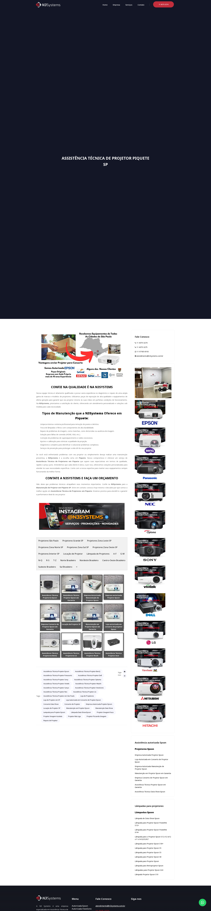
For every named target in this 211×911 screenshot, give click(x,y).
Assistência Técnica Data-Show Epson (150, 791)
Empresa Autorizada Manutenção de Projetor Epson (92, 598)
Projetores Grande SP (72, 540)
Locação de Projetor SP (71, 624)
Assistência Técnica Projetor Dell (90, 675)
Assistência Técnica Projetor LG (84, 692)
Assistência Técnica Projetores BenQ (50, 654)
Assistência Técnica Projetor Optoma (87, 679)
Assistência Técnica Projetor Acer (114, 654)
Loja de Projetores (87, 696)
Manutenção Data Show (104, 708)
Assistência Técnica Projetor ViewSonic (89, 688)
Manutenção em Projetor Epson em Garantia (92, 626)
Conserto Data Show (50, 704)
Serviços (128, 5)
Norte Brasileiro (68, 560)
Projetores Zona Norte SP (50, 547)
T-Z (54, 560)
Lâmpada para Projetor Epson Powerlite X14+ (151, 831)
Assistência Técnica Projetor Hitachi (88, 683)
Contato (141, 5)
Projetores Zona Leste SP (99, 540)
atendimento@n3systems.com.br (149, 356)
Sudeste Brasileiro (47, 566)
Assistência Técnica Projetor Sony (55, 679)
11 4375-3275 (141, 347)
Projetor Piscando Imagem (96, 716)
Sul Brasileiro (66, 566)
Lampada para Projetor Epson (54, 712)
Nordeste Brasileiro (89, 560)
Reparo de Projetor (50, 720)
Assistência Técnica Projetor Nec (55, 692)
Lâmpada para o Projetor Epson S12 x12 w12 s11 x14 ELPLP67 (153, 838)
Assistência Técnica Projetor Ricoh (92, 654)
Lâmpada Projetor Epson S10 (146, 874)
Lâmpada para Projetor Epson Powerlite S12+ (151, 824)
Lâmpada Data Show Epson (81, 712)
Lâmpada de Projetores (98, 553)
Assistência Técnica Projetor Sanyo (56, 688)
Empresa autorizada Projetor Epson (113, 596)
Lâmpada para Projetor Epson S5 (148, 848)
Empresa (116, 5)
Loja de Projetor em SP (51, 700)
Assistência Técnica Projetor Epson (56, 671)
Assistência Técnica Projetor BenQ (87, 671)
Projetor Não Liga (74, 716)
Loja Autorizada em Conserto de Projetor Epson (83, 700)
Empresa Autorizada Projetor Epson (99, 704)
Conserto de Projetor (72, 704)
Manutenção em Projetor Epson (78, 708)
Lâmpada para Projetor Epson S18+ (149, 843)
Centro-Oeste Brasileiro (113, 560)
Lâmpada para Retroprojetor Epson (149, 865)
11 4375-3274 (141, 343)
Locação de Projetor (73, 553)
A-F (114, 553)
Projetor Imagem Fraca (105, 712)
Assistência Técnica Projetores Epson (50, 596)
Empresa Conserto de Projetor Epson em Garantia (50, 626)
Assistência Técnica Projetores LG (71, 654)
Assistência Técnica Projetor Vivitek (56, 683)
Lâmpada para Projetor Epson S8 (148, 857)
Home (105, 5)
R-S (47, 560)
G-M (122, 553)
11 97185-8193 (142, 351)
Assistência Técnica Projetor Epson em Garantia (71, 598)
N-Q (40, 560)
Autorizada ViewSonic (82, 908)
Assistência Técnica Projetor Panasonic (57, 675)
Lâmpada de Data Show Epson (147, 818)
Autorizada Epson (80, 906)
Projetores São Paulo (48, 540)
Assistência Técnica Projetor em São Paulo (58, 696)
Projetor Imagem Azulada (52, 716)
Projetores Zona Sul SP (78, 547)
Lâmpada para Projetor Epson (147, 861)
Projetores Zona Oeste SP (105, 547)
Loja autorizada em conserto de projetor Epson (113, 626)
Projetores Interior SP (48, 553)
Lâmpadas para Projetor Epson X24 (149, 870)
